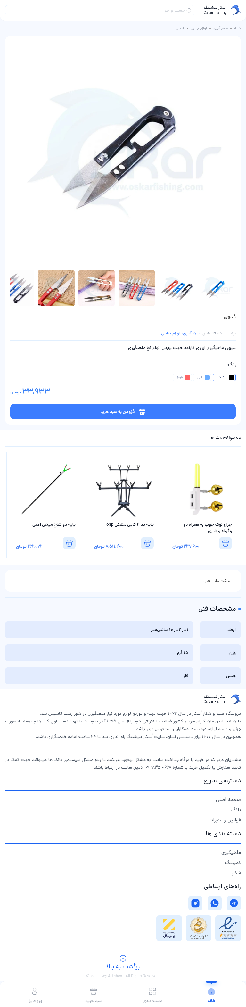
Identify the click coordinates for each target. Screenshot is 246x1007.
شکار (236, 873)
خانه (237, 28)
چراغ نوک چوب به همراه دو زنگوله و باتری (207, 527)
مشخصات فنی (216, 581)
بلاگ (236, 809)
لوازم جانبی (199, 28)
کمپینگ (233, 862)
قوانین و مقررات (225, 820)
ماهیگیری (220, 28)
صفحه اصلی (228, 799)
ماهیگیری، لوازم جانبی (180, 333)
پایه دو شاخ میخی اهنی (54, 524)
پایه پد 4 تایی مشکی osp (130, 524)
